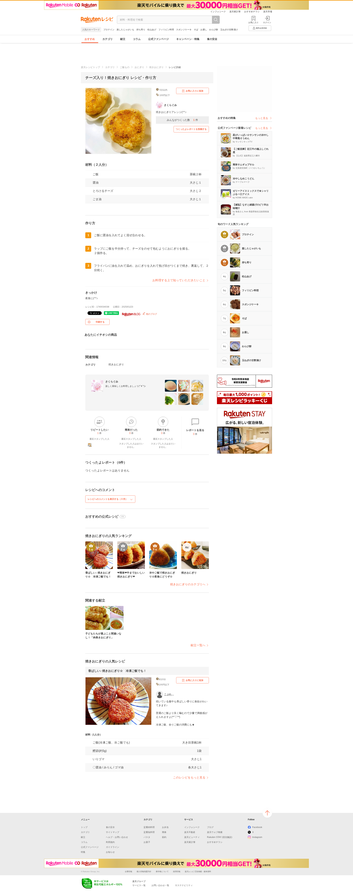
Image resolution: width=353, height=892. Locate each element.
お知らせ (110, 852)
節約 (164, 837)
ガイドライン (112, 847)
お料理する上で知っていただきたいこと (178, 280)
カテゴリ (107, 39)
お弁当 (165, 827)
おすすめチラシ (252, 11)
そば (196, 29)
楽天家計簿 (234, 11)
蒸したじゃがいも (125, 29)
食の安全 (212, 39)
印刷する (100, 322)
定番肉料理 (149, 827)
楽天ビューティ (192, 837)
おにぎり (139, 67)
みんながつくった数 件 (182, 119)
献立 (122, 39)
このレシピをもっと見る (189, 777)
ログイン (267, 22)
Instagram (257, 837)
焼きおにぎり (156, 67)
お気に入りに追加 (194, 91)
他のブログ (151, 314)
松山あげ (151, 29)
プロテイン (108, 29)
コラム (137, 39)
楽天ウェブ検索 (214, 832)
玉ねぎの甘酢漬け (229, 29)
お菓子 (147, 842)
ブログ (210, 827)
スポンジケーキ (184, 29)
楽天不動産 (189, 832)
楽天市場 (267, 11)
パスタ (147, 837)
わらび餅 (213, 29)
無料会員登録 (261, 28)
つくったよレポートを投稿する (191, 129)
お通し (203, 29)
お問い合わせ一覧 (160, 885)
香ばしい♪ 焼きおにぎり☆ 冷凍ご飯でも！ (117, 670)
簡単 (164, 832)
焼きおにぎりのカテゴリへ (187, 584)
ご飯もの (124, 67)
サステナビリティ (184, 885)
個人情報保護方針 (144, 871)
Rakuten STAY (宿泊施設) (219, 837)
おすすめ (90, 39)
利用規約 (110, 842)
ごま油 (97, 199)
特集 (83, 852)
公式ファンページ (158, 39)
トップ (84, 827)
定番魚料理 (149, 832)
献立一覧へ (198, 645)
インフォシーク (218, 11)
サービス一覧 (139, 885)
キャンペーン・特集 (187, 39)
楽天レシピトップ (90, 67)
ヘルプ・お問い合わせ (117, 837)
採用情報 (176, 871)
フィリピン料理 (166, 29)
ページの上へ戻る (267, 813)
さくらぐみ (111, 381)
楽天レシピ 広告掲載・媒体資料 (198, 871)
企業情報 (128, 871)
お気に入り (253, 22)
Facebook (257, 827)
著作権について (162, 871)
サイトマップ (112, 832)
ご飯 (96, 174)
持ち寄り (140, 29)
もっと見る (261, 118)
